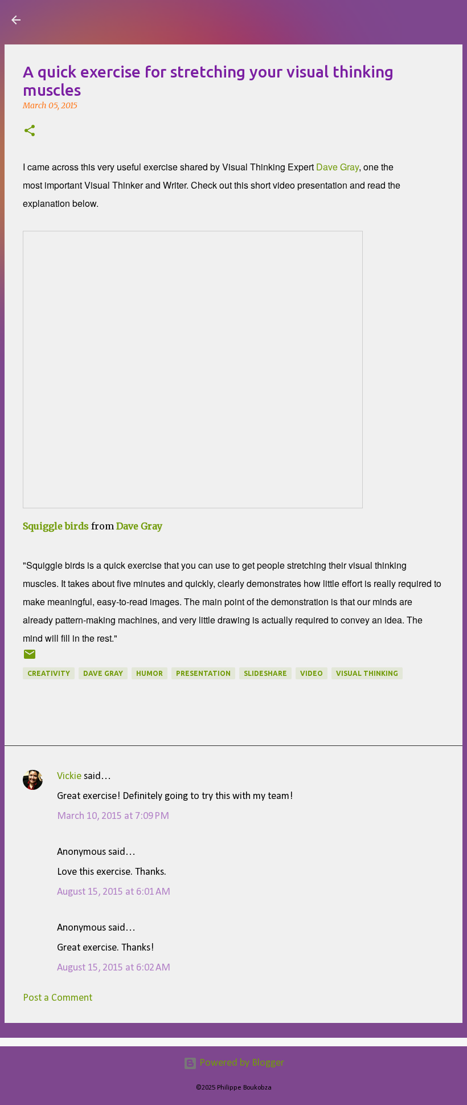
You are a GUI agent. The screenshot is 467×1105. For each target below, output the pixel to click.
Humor (149, 673)
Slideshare (265, 673)
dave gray (103, 673)
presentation (203, 673)
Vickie (69, 776)
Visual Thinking (367, 673)
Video (311, 673)
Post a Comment (57, 998)
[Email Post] (29, 658)
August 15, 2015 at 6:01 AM (113, 892)
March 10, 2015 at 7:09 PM (113, 816)
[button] (29, 132)
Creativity (48, 673)
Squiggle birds (56, 526)
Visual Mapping (96, 19)
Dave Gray (336, 166)
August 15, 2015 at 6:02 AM (113, 968)
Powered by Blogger (240, 1063)
